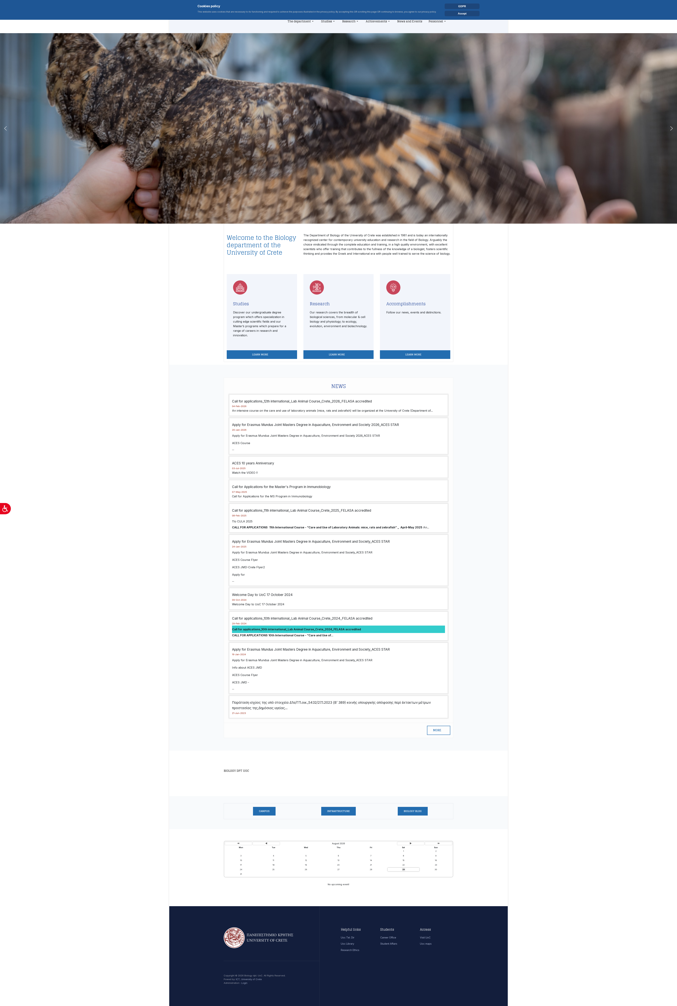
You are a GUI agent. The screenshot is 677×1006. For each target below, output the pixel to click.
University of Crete (251, 979)
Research (320, 304)
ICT (238, 979)
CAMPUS (264, 811)
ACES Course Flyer (245, 560)
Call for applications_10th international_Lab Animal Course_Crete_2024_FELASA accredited (302, 618)
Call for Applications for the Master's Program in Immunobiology (281, 487)
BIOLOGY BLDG (413, 811)
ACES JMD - (240, 682)
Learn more (260, 354)
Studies (241, 304)
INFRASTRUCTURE (338, 811)
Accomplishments (406, 304)
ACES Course (241, 443)
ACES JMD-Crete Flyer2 (248, 567)
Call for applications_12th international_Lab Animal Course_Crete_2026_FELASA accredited (302, 401)
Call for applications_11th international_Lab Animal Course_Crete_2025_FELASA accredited (301, 510)
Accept (462, 13)
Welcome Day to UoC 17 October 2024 (262, 595)
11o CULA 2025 (242, 521)
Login (244, 982)
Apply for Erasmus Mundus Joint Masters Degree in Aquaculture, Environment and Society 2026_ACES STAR (315, 425)
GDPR (462, 6)
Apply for (238, 574)
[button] (301, 21)
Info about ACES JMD (247, 667)
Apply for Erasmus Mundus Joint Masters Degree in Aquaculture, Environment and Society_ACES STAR (311, 542)
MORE (437, 730)
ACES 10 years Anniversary (253, 463)
